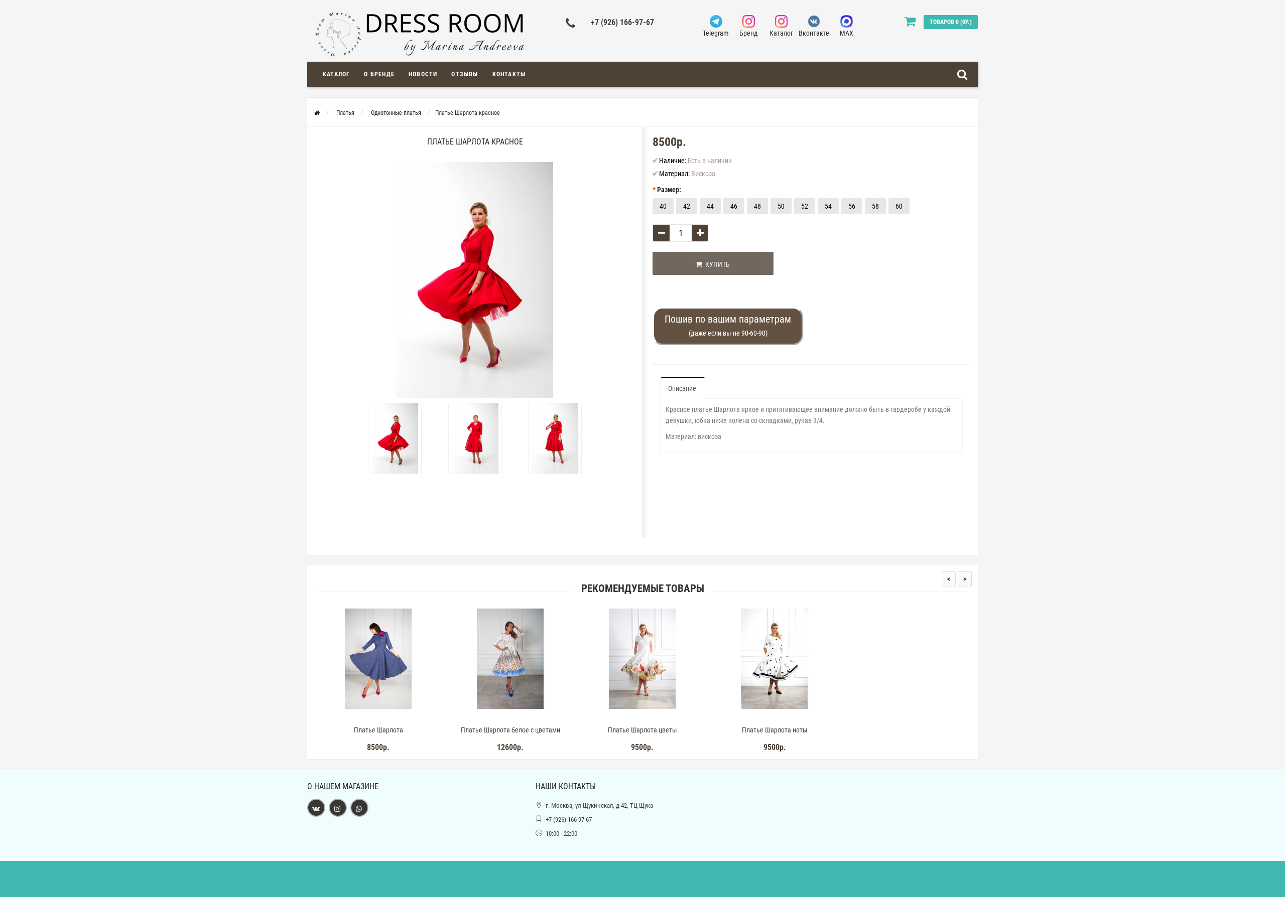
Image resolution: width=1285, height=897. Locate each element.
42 (686, 206)
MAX (846, 33)
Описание (682, 388)
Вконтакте (814, 33)
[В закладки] (378, 717)
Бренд (748, 33)
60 (899, 206)
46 (733, 206)
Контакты (509, 74)
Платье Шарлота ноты (775, 730)
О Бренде (379, 74)
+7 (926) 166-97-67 (622, 22)
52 (804, 206)
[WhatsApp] (359, 808)
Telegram (716, 33)
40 (663, 206)
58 (875, 206)
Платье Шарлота (378, 730)
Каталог (781, 33)
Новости (423, 74)
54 (828, 206)
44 (710, 206)
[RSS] (338, 808)
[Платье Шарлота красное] (395, 438)
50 (781, 206)
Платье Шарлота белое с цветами (510, 730)
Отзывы (464, 74)
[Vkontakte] (316, 808)
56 (851, 206)
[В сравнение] (401, 717)
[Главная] (317, 113)
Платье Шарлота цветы (642, 730)
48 (757, 206)
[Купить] (355, 717)
